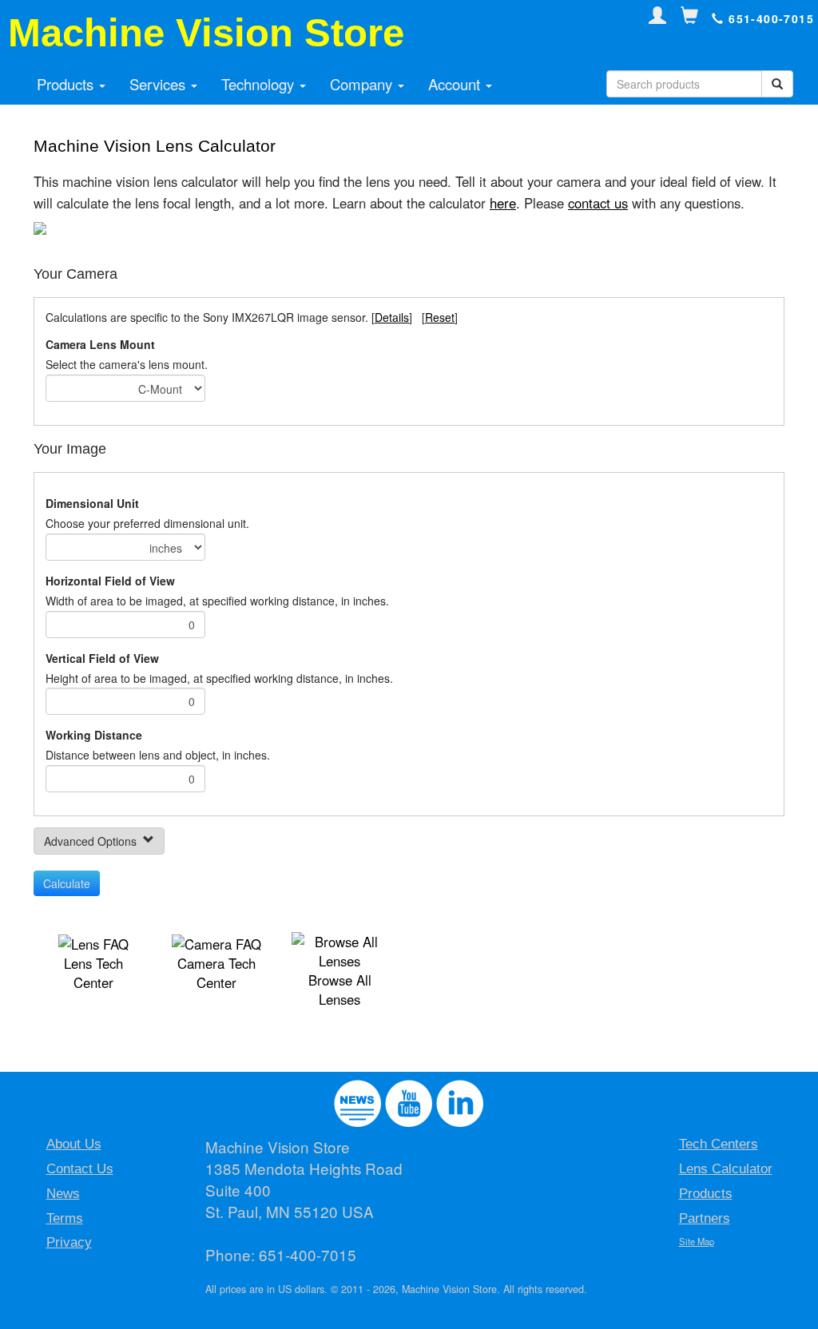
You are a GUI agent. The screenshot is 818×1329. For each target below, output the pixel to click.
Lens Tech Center (93, 973)
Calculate (66, 883)
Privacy (69, 1242)
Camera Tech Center (216, 973)
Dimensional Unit (92, 503)
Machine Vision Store (206, 32)
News (63, 1193)
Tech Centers (718, 1144)
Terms (64, 1218)
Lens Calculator (725, 1168)
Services (159, 83)
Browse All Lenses (339, 989)
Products (67, 83)
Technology (259, 83)
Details (392, 317)
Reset (440, 317)
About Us (73, 1144)
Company (363, 83)
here (503, 202)
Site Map (696, 1241)
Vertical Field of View (102, 658)
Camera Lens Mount (100, 344)
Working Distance (94, 735)
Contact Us (79, 1168)
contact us (598, 202)
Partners (704, 1218)
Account (456, 83)
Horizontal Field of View (110, 581)
